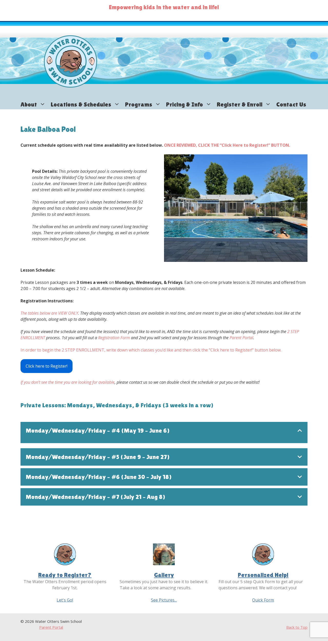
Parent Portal (51, 627)
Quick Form (263, 600)
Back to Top (297, 627)
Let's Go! (65, 600)
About (28, 104)
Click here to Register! (46, 366)
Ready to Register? (64, 574)
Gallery (164, 574)
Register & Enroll (239, 104)
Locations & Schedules (81, 104)
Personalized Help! (263, 574)
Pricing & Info (184, 104)
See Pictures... (164, 600)
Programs (138, 104)
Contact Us (291, 104)
